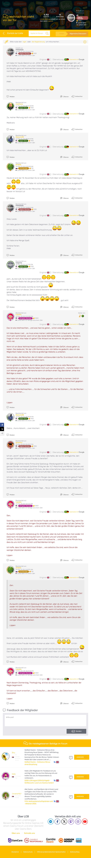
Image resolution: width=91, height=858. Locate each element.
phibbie (18, 165)
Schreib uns (29, 833)
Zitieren (66, 96)
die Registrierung (38, 42)
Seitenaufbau (75, 852)
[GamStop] (79, 840)
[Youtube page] (85, 821)
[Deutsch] (66, 59)
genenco (19, 442)
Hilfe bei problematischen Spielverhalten (51, 852)
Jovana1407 (16, 794)
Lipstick (50, 21)
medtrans (19, 104)
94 (70, 796)
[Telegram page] (51, 821)
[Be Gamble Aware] (51, 840)
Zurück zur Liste (15, 33)
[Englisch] (49, 59)
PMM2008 (80, 13)
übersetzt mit (74, 59)
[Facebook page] (57, 821)
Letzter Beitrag (45, 19)
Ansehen (80, 757)
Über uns (16, 833)
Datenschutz (28, 852)
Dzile (14, 774)
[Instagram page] (78, 821)
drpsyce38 (20, 137)
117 (71, 776)
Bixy (13, 753)
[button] (56, 762)
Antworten (78, 96)
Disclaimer (15, 852)
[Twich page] (71, 821)
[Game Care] (15, 840)
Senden (79, 731)
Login (24, 42)
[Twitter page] (64, 821)
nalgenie (19, 263)
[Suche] (47, 33)
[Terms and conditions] (33, 840)
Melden (12, 96)
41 (70, 757)
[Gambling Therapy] (66, 840)
